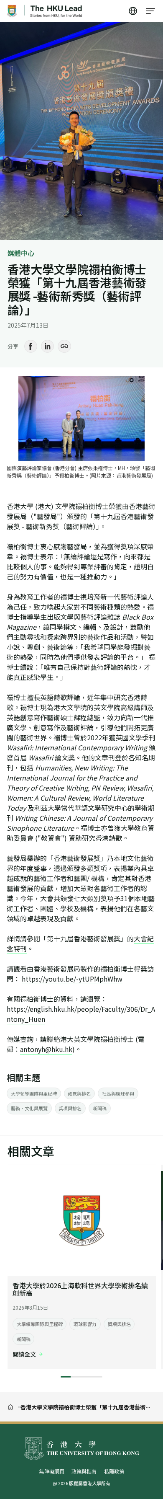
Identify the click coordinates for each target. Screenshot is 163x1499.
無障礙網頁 (51, 1471)
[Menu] (151, 11)
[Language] (133, 11)
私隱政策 (114, 1471)
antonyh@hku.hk (46, 1049)
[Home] (10, 1407)
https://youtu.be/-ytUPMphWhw (72, 979)
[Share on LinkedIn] (47, 346)
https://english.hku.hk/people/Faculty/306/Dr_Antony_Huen (81, 1014)
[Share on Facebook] (31, 346)
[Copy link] (64, 346)
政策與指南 (84, 1471)
